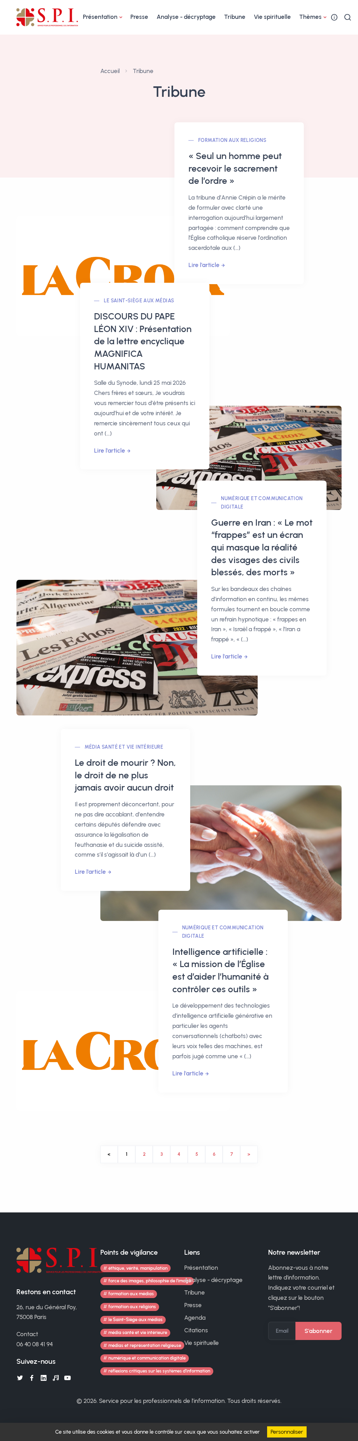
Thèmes (310, 16)
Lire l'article (204, 264)
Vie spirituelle (272, 16)
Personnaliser (287, 1431)
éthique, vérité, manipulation (137, 1268)
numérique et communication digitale (147, 1358)
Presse (139, 16)
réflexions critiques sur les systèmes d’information (159, 1371)
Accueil (110, 70)
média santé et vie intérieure (137, 1332)
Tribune (234, 16)
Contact (27, 1334)
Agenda (195, 1317)
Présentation (100, 16)
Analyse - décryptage (186, 16)
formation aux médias (131, 1293)
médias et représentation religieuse (144, 1345)
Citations (196, 1330)
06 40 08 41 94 (34, 1344)
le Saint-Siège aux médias (135, 1319)
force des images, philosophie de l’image (149, 1280)
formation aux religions (132, 1306)
